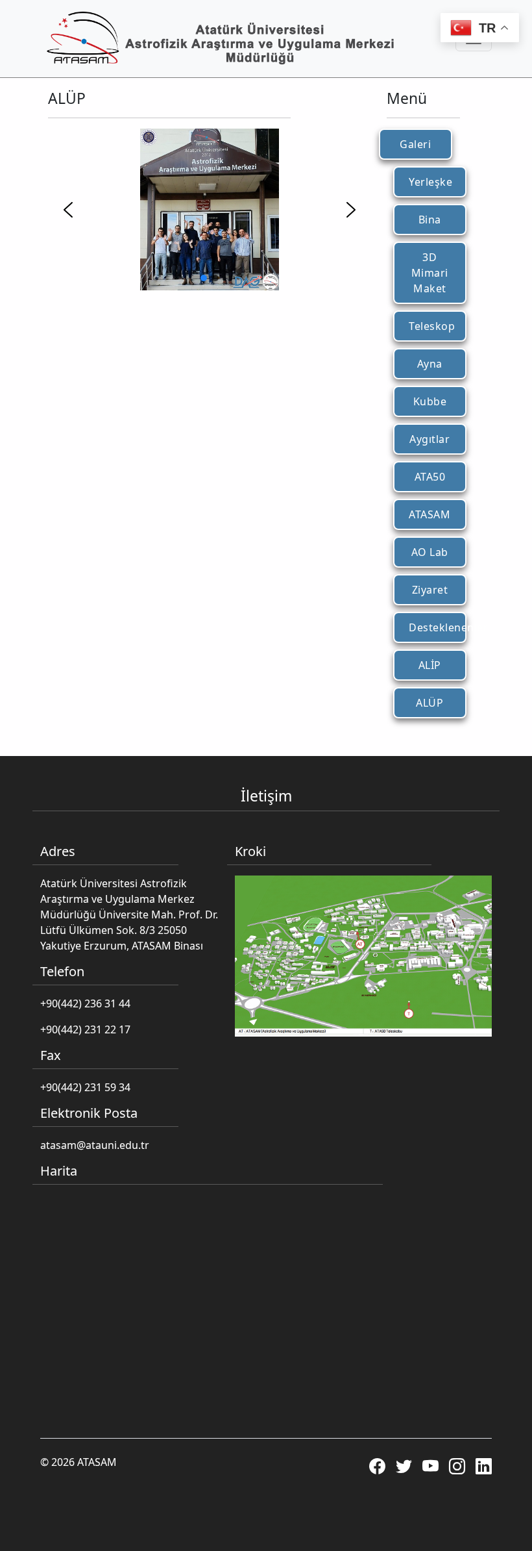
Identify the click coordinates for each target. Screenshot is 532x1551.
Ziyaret (430, 590)
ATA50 (430, 477)
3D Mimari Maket (429, 273)
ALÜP (429, 703)
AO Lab (429, 552)
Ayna (429, 364)
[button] (68, 209)
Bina (429, 219)
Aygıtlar (429, 439)
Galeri (415, 144)
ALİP (429, 665)
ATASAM (429, 514)
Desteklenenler (434, 627)
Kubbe (430, 401)
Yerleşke (430, 182)
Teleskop (432, 326)
